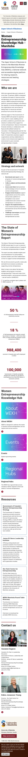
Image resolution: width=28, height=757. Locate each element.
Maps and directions (9, 736)
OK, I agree (5, 754)
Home (3, 32)
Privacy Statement (8, 751)
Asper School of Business (11, 29)
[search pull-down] (21, 3)
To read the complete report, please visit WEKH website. (14, 281)
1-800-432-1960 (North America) (10, 741)
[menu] (25, 3)
